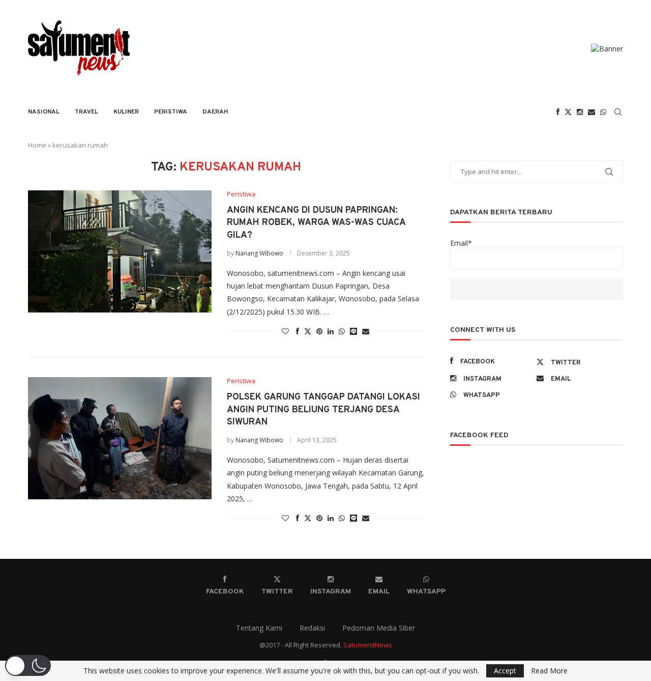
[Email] (591, 112)
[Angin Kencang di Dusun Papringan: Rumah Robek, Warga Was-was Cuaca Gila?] (120, 251)
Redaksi (312, 628)
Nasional (44, 112)
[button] (28, 665)
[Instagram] (580, 112)
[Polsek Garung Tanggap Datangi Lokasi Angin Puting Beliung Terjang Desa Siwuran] (120, 438)
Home (37, 145)
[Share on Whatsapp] (342, 331)
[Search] (618, 112)
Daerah (215, 112)
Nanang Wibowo (259, 253)
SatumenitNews (367, 644)
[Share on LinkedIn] (331, 331)
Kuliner (126, 112)
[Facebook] (557, 112)
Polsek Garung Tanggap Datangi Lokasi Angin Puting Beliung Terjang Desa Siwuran (323, 409)
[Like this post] (285, 331)
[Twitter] (568, 112)
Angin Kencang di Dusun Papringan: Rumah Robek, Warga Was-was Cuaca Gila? (316, 223)
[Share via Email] (365, 331)
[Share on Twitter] (307, 331)
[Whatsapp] (603, 112)
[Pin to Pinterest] (319, 331)
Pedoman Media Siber (378, 628)
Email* (461, 243)
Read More (549, 670)
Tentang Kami (259, 628)
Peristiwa (170, 112)
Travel (86, 112)
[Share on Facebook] (297, 331)
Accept (505, 670)
